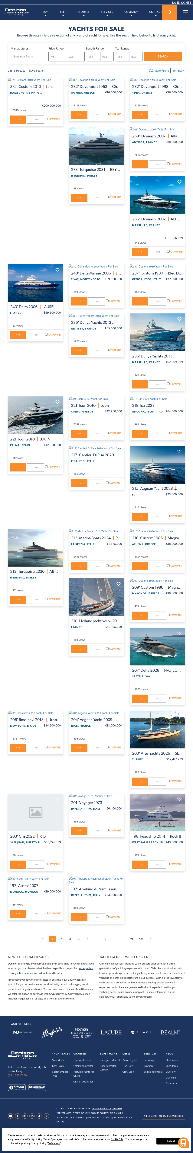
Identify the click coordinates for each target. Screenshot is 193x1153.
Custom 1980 (157, 273)
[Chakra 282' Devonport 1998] (157, 80)
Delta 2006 (32, 307)
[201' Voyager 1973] (96, 796)
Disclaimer (116, 1113)
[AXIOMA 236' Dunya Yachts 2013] (157, 332)
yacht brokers (142, 963)
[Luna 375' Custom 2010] (35, 80)
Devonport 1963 (96, 87)
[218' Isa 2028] (157, 398)
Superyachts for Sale (110, 1060)
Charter (83, 11)
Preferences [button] (54, 1143)
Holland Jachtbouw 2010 (96, 621)
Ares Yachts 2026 (157, 753)
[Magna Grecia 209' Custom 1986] (157, 580)
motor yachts (15, 973)
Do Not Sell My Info (99, 1118)
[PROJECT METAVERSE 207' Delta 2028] (157, 646)
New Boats (58, 1066)
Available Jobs (130, 1060)
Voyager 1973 (86, 803)
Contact (155, 11)
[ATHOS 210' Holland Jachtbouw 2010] (96, 597)
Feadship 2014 (156, 836)
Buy (45, 11)
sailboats (43, 973)
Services (107, 11)
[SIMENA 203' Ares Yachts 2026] (157, 729)
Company (131, 11)
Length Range (95, 48)
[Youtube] (11, 1116)
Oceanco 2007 (157, 136)
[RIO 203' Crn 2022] (35, 812)
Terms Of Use (81, 1113)
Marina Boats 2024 (96, 538)
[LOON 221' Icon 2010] (35, 415)
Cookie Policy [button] (117, 1139)
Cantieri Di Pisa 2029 (92, 455)
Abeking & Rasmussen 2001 (96, 889)
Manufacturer (19, 48)
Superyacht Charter (84, 1060)
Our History (172, 1060)
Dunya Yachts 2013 (96, 322)
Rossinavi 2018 (35, 720)
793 (132, 939)
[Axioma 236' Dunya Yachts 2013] (96, 315)
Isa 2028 (143, 405)
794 (140, 939)
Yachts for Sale (59, 1060)
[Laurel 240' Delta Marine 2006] (96, 266)
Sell (63, 11)
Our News (171, 1072)
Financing (149, 1060)
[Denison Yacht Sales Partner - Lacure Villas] (111, 1032)
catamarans (30, 973)
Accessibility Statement (71, 1118)
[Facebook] (18, 1116)
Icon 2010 (30, 439)
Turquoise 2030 (35, 571)
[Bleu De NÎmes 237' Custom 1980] (157, 266)
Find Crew (128, 1066)
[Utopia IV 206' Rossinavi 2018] (35, 713)
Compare (54, 119)
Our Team (171, 1077)
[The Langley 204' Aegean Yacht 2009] (96, 713)
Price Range (56, 48)
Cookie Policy (99, 1113)
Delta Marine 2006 (96, 273)
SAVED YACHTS (181, 2)
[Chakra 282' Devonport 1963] (96, 80)
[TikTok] (40, 1116)
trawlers (58, 973)
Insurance (149, 1066)
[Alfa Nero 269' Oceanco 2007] (157, 129)
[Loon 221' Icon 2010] (96, 398)
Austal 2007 (24, 886)
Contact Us (171, 1083)
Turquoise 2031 (96, 169)
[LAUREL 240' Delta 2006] (35, 283)
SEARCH (163, 56)
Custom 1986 (157, 538)
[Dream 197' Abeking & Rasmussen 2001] (96, 880)
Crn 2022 (28, 836)
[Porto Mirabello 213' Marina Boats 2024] (96, 531)
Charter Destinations (84, 1081)
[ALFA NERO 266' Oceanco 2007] (157, 195)
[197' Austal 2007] (35, 879)
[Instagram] (25, 1116)
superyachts (86, 968)
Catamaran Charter (83, 1066)
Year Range (122, 48)
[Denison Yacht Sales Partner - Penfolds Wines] (52, 1032)
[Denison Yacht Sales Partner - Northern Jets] (23, 1032)
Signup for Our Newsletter (166, 1116)
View (18, 119)
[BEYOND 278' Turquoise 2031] (96, 146)
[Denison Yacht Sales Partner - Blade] (141, 1032)
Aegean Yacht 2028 (157, 488)
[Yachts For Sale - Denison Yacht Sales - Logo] (14, 12)
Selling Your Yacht (153, 1072)
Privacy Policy (101, 1108)
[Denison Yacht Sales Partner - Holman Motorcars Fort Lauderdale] (81, 1032)
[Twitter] (47, 1116)
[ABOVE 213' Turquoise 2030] (35, 548)
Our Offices (172, 1066)
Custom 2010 (32, 87)
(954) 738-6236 (17, 1075)
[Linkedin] (33, 1116)
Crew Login (128, 1072)
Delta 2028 (157, 670)
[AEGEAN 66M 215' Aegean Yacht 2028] (157, 465)
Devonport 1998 (157, 87)
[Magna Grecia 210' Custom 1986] (157, 531)
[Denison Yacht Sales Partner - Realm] (170, 1032)
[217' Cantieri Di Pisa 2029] (96, 448)
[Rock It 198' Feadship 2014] (157, 812)
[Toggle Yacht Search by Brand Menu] (169, 12)
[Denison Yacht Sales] (22, 1055)
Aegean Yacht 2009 (96, 720)
